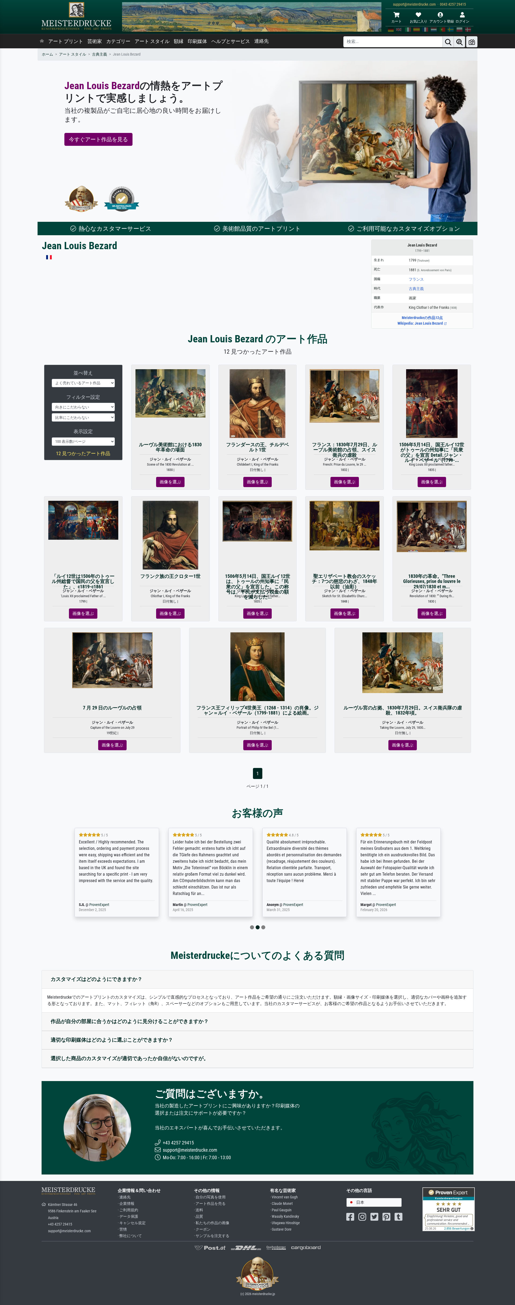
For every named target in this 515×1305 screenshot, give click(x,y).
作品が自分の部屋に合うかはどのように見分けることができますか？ (130, 1021)
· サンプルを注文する (211, 1236)
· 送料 (198, 1210)
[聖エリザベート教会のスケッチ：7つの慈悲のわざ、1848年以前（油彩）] (345, 525)
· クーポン (202, 1229)
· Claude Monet (281, 1203)
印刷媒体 (197, 41)
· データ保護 (128, 1216)
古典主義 (99, 54)
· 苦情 (122, 1229)
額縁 (178, 41)
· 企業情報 (126, 1203)
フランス (416, 279)
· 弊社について (130, 1236)
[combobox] (374, 1202)
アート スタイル (152, 41)
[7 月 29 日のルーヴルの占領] (112, 659)
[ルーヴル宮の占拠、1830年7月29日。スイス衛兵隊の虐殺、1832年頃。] (402, 662)
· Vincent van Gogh (284, 1197)
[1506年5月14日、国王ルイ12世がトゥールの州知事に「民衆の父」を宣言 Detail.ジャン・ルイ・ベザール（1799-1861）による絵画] (432, 403)
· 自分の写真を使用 (210, 1197)
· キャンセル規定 (132, 1223)
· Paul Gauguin (281, 1210)
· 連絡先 (124, 1197)
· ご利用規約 (128, 1210)
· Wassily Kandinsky (284, 1216)
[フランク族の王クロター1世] (170, 534)
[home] (42, 41)
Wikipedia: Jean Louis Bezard (421, 323)
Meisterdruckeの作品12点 (422, 318)
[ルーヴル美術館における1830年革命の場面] (170, 393)
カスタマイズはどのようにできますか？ (96, 979)
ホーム (47, 54)
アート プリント (65, 41)
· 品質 (198, 1216)
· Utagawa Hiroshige (285, 1223)
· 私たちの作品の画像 (211, 1223)
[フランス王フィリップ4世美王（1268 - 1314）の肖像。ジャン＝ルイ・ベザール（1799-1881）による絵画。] (257, 666)
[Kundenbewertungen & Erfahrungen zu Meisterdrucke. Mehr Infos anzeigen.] (448, 1208)
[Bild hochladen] (471, 41)
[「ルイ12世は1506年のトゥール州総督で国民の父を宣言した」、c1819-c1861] (83, 520)
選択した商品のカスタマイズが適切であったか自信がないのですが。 (130, 1058)
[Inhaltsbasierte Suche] (459, 41)
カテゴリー (118, 41)
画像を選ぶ (170, 481)
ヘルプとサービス (230, 41)
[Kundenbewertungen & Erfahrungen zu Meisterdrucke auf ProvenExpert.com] (121, 199)
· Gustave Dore (281, 1229)
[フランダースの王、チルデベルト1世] (257, 403)
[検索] (448, 41)
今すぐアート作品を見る (98, 139)
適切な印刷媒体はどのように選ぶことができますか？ (112, 1040)
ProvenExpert (68, 904)
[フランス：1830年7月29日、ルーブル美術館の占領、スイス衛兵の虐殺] (345, 395)
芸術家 (94, 41)
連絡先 (261, 41)
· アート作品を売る (210, 1203)
